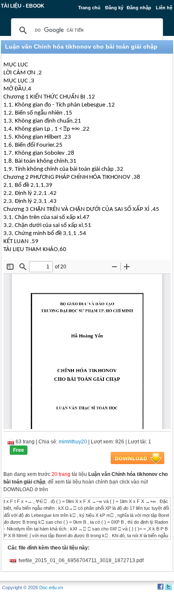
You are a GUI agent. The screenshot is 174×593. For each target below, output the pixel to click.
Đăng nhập (139, 7)
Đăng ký (114, 7)
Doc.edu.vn (51, 587)
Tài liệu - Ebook (22, 6)
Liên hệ (164, 7)
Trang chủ (89, 7)
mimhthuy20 (73, 442)
